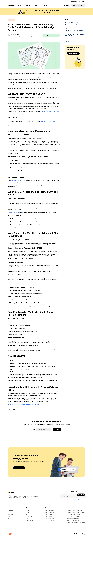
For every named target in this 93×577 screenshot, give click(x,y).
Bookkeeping (10, 514)
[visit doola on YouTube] (82, 534)
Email (34, 429)
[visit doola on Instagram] (76, 534)
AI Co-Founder (11, 510)
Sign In (82, 1)
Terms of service (46, 534)
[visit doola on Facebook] (74, 534)
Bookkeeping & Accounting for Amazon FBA (76, 512)
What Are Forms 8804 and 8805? (72, 22)
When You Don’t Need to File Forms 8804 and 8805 (75, 27)
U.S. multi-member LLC (17, 180)
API (8, 520)
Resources (37, 5)
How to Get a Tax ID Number (73, 520)
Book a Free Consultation (78, 5)
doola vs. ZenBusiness (49, 512)
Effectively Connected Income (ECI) (28, 149)
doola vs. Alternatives (49, 520)
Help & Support (29, 520)
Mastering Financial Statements (73, 518)
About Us (28, 510)
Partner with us (29, 516)
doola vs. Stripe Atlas (49, 518)
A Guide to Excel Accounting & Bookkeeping (76, 522)
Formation (10, 512)
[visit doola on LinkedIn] (80, 534)
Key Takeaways (68, 37)
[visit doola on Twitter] (78, 534)
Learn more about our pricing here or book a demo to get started (23, 404)
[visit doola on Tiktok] (84, 534)
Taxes (9, 516)
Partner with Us (28, 5)
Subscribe (56, 429)
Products (19, 5)
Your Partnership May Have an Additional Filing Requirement (74, 31)
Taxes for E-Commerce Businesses (74, 514)
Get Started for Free (69, 11)
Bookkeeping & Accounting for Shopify (75, 510)
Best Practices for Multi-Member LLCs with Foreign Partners (74, 35)
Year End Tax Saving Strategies (73, 516)
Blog (27, 514)
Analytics (9, 518)
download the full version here (47, 121)
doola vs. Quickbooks (49, 516)
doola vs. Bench (48, 514)
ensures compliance (15, 212)
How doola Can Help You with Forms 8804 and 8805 (74, 40)
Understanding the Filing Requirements (73, 24)
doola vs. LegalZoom (49, 510)
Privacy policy (56, 534)
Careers (28, 512)
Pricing (45, 5)
